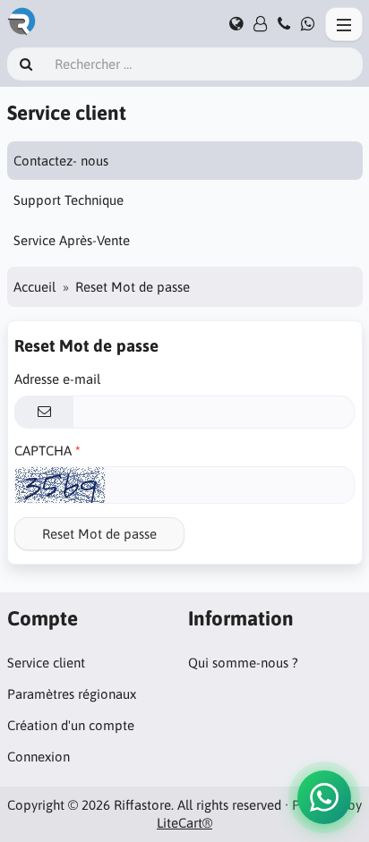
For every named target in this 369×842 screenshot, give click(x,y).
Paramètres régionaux (71, 694)
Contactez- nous (60, 160)
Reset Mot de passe (99, 533)
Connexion (38, 756)
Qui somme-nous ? (243, 662)
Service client (46, 662)
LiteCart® (184, 822)
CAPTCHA (43, 450)
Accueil (34, 286)
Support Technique (68, 200)
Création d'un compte (70, 725)
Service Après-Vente (71, 240)
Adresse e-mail (57, 379)
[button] (324, 797)
